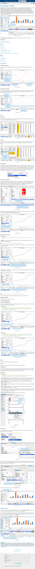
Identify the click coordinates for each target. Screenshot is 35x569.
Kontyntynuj (30, 1)
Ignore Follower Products (5, 50)
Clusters (2, 47)
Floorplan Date (3, 58)
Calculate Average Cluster (5, 52)
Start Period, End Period (5, 41)
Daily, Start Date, (5, 42)
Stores (2, 56)
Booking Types (3, 49)
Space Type (3, 59)
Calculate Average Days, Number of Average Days (9, 53)
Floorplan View (3, 61)
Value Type (3, 46)
